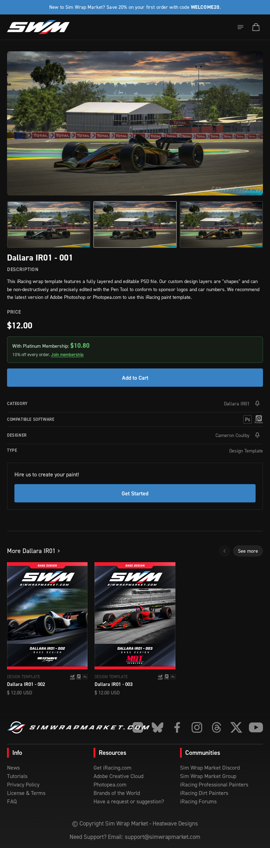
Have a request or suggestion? (129, 801)
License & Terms (26, 792)
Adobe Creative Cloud (118, 775)
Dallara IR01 (237, 403)
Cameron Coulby (233, 435)
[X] (236, 727)
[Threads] (217, 727)
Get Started (135, 493)
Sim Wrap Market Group (208, 775)
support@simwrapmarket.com (162, 836)
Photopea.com (110, 784)
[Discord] (138, 727)
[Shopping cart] (256, 27)
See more (248, 551)
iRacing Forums (198, 801)
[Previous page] (224, 551)
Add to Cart (135, 377)
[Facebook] (177, 727)
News (13, 767)
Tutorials (17, 775)
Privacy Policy (23, 784)
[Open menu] (240, 27)
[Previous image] (21, 123)
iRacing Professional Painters (214, 784)
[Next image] (248, 123)
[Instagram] (197, 727)
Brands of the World (117, 792)
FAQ (12, 801)
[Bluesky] (157, 727)
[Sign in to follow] (257, 403)
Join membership (67, 355)
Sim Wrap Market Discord (210, 767)
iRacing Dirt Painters (204, 792)
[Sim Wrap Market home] (38, 27)
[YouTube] (256, 727)
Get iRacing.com (112, 767)
